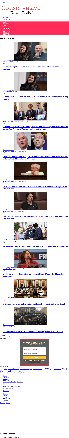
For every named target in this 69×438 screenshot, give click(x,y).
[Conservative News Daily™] (21, 15)
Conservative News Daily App (11, 386)
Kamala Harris (37, 369)
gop (21, 369)
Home (5, 22)
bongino (7, 369)
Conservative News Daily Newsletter (13, 382)
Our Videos (6, 23)
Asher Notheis (7, 299)
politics (46, 369)
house (25, 369)
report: (51, 369)
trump (65, 368)
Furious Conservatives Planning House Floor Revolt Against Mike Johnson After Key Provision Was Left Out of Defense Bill (35, 127)
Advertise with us (8, 388)
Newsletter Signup (8, 30)
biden (2, 369)
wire (20, 371)
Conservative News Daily (10, 121)
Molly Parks (6, 91)
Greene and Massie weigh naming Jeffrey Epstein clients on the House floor (36, 246)
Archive (5, 25)
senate (60, 369)
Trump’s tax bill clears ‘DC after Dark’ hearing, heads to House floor (33, 331)
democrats (16, 369)
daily (11, 369)
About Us (6, 28)
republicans (56, 369)
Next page (2, 335)
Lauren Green (7, 61)
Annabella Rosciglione (9, 269)
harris (23, 369)
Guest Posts (6, 34)
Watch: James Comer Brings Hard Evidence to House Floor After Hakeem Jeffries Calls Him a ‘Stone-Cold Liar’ (35, 157)
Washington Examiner (9, 371)
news (41, 369)
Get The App (6, 31)
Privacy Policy (7, 383)
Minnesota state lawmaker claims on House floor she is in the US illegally (34, 304)
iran (33, 369)
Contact (5, 26)
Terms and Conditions (9, 385)
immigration (29, 369)
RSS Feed (6, 33)
